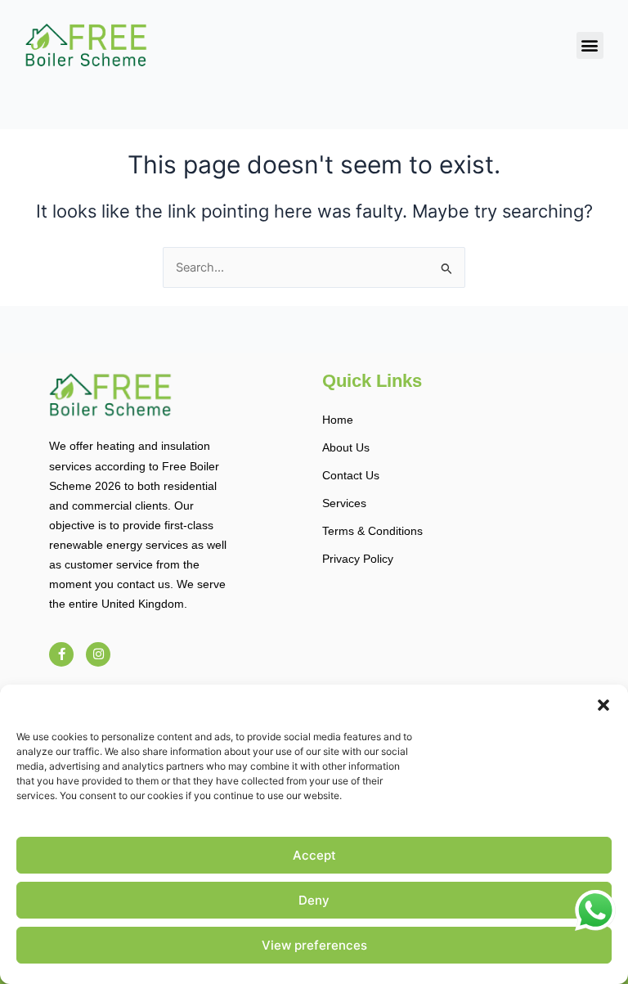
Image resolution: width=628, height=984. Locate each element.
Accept (314, 855)
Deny (314, 900)
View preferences (314, 945)
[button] (603, 705)
